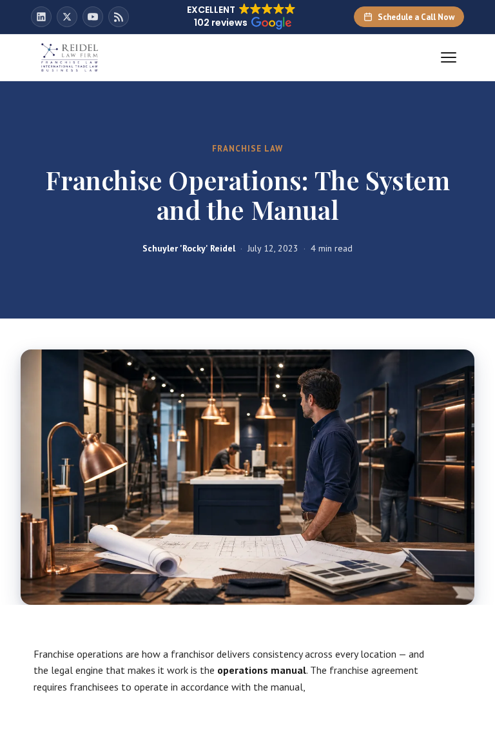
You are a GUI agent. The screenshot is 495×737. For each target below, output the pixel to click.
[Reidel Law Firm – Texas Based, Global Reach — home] (69, 57)
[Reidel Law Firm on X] (67, 16)
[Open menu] (448, 57)
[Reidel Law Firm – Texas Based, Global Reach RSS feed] (118, 16)
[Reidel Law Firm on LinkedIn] (41, 16)
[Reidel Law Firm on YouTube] (92, 16)
